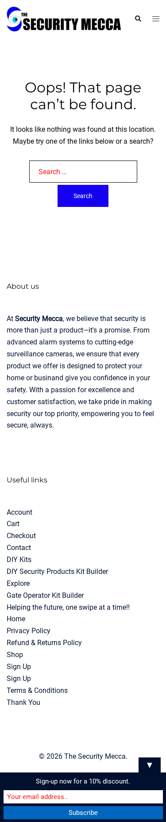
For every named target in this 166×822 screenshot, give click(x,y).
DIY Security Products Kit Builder (57, 571)
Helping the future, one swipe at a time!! (68, 607)
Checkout (21, 535)
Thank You (23, 702)
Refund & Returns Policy (44, 642)
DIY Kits (19, 559)
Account (19, 512)
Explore (18, 583)
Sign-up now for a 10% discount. (83, 781)
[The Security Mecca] (64, 18)
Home (16, 619)
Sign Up (19, 666)
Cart (13, 524)
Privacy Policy (28, 631)
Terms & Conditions (37, 690)
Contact (19, 547)
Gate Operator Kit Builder (45, 595)
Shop (15, 654)
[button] (137, 19)
